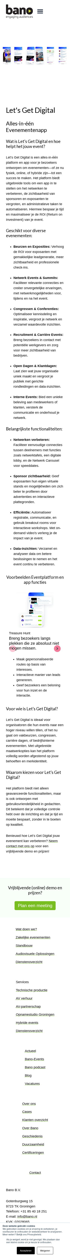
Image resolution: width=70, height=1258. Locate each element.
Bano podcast (35, 1067)
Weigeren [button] (45, 1250)
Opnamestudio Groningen (35, 1014)
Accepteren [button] (26, 1250)
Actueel (30, 1051)
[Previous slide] (12, 648)
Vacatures (32, 1084)
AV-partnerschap (28, 1006)
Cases (27, 1112)
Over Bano (30, 1128)
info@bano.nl (27, 1216)
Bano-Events (34, 1059)
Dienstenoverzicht (29, 962)
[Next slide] (57, 648)
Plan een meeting (35, 905)
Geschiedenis (32, 1136)
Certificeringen (33, 1152)
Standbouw (24, 945)
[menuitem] (35, 948)
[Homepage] (19, 11)
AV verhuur (24, 998)
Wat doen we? (26, 929)
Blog (28, 1075)
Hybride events (27, 1023)
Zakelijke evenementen (33, 937)
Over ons (29, 1104)
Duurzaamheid (33, 1144)
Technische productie (31, 990)
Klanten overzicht (35, 1120)
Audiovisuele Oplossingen (35, 954)
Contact (35, 1173)
